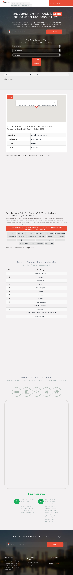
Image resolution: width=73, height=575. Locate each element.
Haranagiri (51, 236)
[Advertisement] (38, 84)
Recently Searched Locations (21, 6)
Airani (11, 233)
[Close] (55, 102)
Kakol (30, 240)
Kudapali (40, 240)
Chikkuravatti (50, 233)
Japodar (40, 309)
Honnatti (11, 240)
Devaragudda (12, 236)
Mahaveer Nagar (40, 273)
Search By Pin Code (22, 3)
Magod (50, 240)
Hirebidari (61, 236)
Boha (40, 284)
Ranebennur (39, 243)
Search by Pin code (33, 562)
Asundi (30, 233)
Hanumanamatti (31, 236)
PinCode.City (57, 563)
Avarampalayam (40, 302)
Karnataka (15, 75)
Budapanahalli (40, 233)
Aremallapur (21, 233)
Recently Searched (32, 565)
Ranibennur (31, 75)
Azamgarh (40, 277)
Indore (40, 291)
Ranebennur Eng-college (27, 243)
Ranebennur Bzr (60, 240)
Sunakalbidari (49, 243)
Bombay (40, 295)
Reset (36, 63)
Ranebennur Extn (42, 75)
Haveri (23, 75)
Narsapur (40, 281)
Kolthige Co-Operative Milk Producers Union (40, 313)
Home (13, 3)
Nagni (40, 298)
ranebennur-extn (39, 135)
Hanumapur (41, 236)
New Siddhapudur (40, 305)
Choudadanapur (60, 233)
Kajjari (21, 240)
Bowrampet (40, 288)
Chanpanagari (40, 316)
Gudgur (21, 236)
